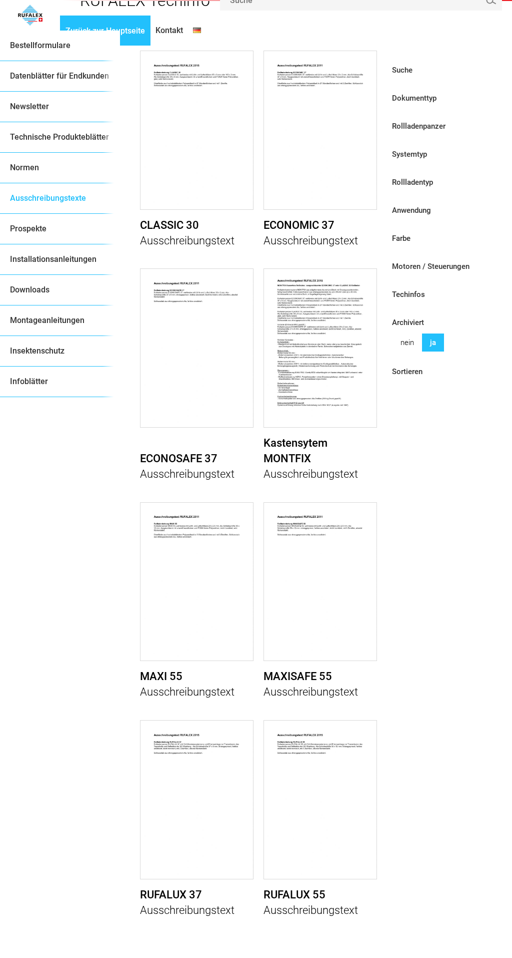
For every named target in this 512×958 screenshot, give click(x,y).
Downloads (30, 289)
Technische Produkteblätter (59, 137)
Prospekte (28, 228)
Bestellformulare (40, 45)
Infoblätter (29, 381)
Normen (24, 167)
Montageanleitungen (47, 320)
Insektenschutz (37, 351)
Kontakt (169, 30)
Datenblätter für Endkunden (59, 76)
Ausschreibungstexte (48, 198)
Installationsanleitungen (53, 259)
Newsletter (29, 106)
